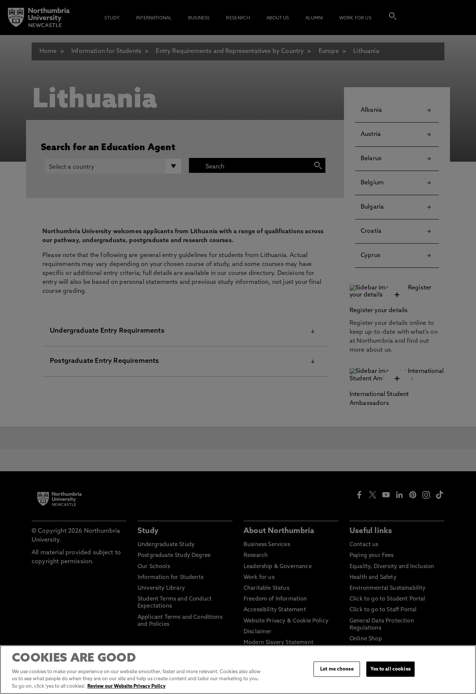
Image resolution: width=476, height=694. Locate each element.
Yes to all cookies (390, 668)
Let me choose (337, 668)
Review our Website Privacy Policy (126, 686)
